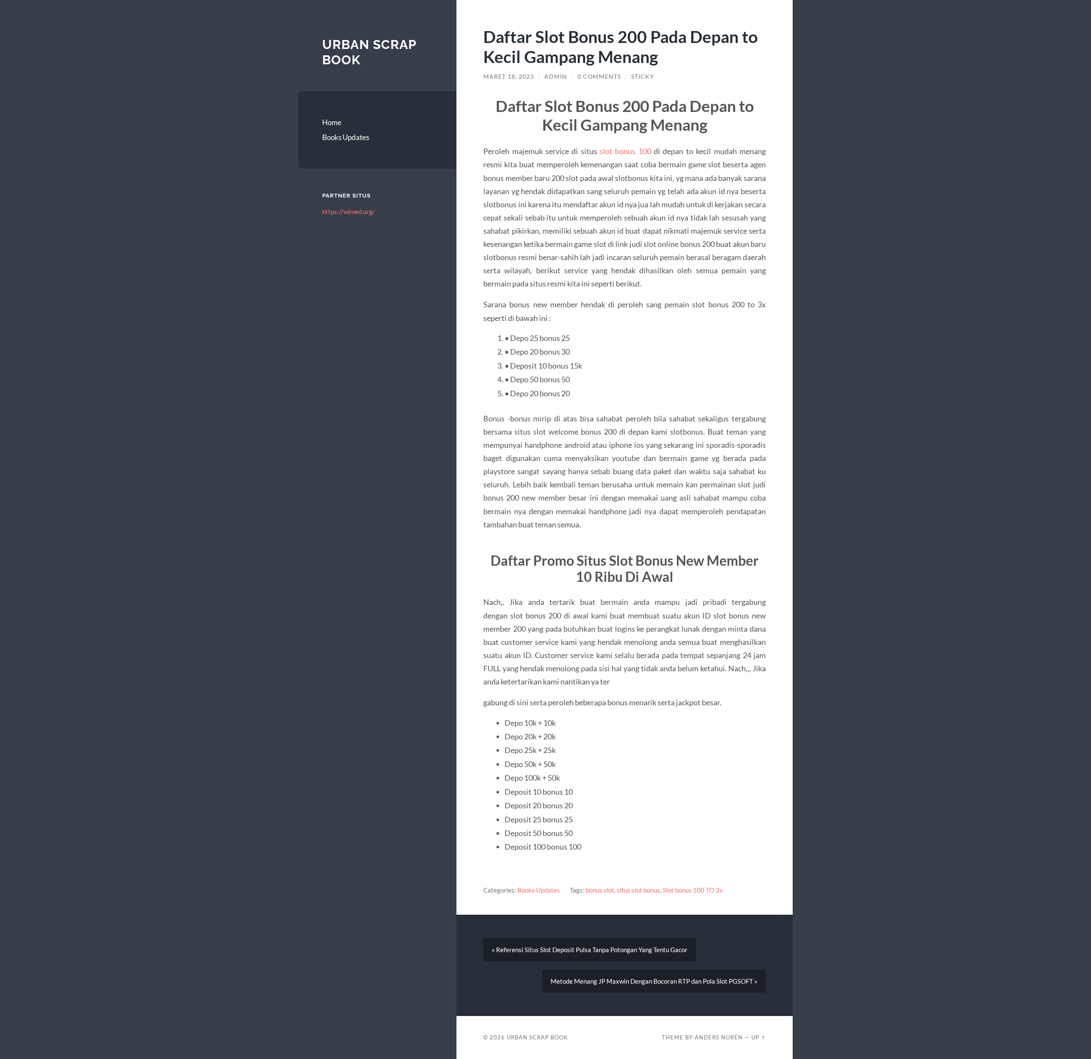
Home (331, 122)
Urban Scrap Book (537, 1037)
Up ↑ (758, 1037)
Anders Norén (719, 1037)
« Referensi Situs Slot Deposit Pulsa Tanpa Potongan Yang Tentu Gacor (589, 949)
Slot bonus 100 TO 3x (693, 890)
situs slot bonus (638, 890)
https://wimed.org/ (348, 211)
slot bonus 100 (625, 151)
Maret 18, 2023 (508, 76)
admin (555, 76)
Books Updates (345, 137)
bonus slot (600, 890)
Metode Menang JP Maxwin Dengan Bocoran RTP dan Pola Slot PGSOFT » (654, 981)
